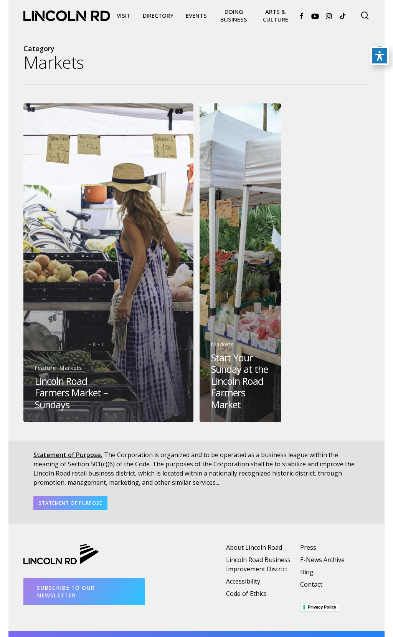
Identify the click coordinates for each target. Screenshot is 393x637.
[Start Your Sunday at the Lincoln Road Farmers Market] (240, 262)
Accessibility (243, 581)
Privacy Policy (322, 607)
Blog (307, 572)
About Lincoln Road (254, 547)
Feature (45, 367)
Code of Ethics (246, 593)
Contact (311, 584)
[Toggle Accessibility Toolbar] (379, 56)
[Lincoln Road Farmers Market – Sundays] (108, 262)
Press (308, 547)
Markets (70, 367)
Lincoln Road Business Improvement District (258, 564)
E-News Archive (322, 560)
